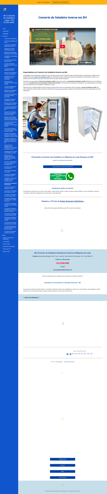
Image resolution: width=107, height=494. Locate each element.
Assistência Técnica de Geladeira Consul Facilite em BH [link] (10, 179)
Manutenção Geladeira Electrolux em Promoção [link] (10, 53)
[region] (53, 2)
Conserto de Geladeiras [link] (10, 38)
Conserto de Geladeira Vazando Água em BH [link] (10, 214)
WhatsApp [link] (5, 33)
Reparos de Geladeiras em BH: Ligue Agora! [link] (10, 73)
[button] (105, 6)
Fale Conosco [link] (6, 244)
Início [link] (4, 28)
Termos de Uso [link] (7, 249)
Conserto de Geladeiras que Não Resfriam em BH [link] (10, 108)
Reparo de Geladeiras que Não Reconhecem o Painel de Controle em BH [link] (10, 140)
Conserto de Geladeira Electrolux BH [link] (10, 167)
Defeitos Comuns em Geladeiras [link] (8, 238)
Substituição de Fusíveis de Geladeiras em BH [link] (10, 152)
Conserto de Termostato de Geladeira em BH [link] (10, 191)
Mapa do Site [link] (6, 251)
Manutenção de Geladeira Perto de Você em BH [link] (10, 83)
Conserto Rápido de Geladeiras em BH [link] (9, 69)
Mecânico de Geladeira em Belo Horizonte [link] (10, 91)
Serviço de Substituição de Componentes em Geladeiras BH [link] (10, 163)
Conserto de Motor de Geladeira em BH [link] (10, 187)
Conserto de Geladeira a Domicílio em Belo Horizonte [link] (10, 95)
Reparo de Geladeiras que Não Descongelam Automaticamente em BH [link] (10, 118)
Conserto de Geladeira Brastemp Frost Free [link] (10, 45)
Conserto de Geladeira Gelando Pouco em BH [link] (10, 223)
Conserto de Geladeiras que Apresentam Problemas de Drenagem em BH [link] (10, 124)
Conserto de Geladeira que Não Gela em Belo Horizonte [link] (10, 200)
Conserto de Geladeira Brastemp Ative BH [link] (10, 175)
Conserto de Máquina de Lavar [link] (10, 41)
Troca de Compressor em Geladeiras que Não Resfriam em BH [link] (10, 130)
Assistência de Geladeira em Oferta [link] (10, 57)
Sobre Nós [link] (5, 31)
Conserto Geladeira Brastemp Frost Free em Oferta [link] (10, 65)
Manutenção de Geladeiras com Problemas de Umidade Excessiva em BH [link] (10, 147)
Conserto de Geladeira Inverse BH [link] (10, 184)
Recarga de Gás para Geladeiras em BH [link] (9, 100)
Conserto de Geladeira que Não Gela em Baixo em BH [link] (10, 205)
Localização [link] (6, 241)
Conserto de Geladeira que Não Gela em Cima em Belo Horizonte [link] (10, 210)
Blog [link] (4, 235)
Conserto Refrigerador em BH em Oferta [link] (10, 87)
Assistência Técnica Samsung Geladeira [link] (9, 49)
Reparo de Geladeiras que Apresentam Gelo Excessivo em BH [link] (10, 113)
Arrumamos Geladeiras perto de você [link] (10, 60)
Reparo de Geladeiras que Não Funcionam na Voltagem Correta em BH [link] (10, 135)
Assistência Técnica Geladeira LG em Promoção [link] (9, 78)
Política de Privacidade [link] (9, 246)
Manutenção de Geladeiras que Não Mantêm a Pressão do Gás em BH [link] (10, 157)
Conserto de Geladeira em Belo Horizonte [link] (10, 232)
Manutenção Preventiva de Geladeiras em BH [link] (10, 103)
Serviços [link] (5, 36)
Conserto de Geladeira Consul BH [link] (10, 171)
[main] (62, 17)
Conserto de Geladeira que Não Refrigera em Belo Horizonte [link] (10, 228)
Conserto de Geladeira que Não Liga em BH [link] (10, 195)
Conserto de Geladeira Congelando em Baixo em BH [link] (10, 219)
